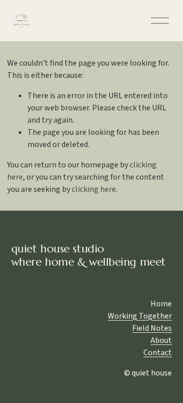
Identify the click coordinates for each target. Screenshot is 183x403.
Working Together (140, 316)
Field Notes (152, 328)
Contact (157, 352)
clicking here (94, 189)
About (161, 340)
